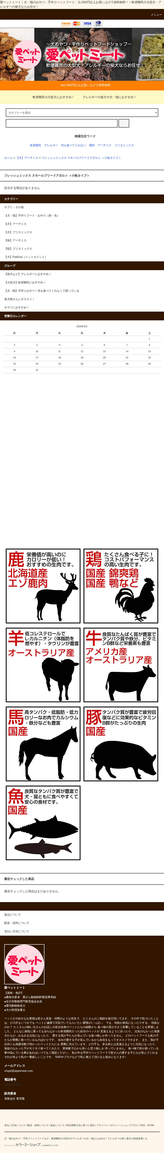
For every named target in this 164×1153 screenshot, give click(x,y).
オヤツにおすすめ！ (16, 307)
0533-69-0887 (12, 1084)
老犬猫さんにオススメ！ (19, 299)
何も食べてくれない (73, 145)
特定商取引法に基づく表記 (80, 1125)
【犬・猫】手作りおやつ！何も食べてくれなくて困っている (41, 290)
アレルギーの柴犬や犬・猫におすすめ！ (109, 97)
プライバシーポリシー (108, 1125)
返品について (57, 1125)
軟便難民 (35, 145)
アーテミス (104, 145)
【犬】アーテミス (27, 157)
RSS (142, 1125)
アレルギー (51, 145)
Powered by (9, 1145)
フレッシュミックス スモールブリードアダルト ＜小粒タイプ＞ (81, 157)
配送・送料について (37, 1125)
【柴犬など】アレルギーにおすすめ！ (27, 274)
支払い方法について (14, 1125)
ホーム (8, 157)
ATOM (150, 1125)
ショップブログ (130, 1125)
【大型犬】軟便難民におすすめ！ (25, 282)
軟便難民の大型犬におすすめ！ (54, 97)
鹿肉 (92, 145)
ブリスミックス (124, 145)
